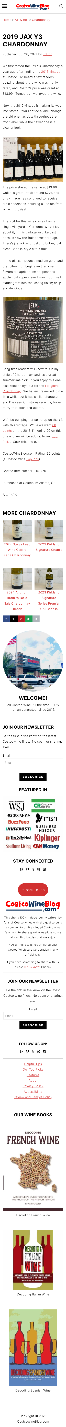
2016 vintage (50, 71)
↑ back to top (33, 890)
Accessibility (33, 1091)
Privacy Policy (33, 1086)
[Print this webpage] (36, 618)
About (33, 1080)
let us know (32, 967)
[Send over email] (28, 618)
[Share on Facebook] (6, 618)
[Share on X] (14, 618)
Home (7, 19)
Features (33, 1075)
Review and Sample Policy (33, 1097)
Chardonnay (41, 19)
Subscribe (33, 776)
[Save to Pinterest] (21, 618)
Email (7, 755)
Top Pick (32, 459)
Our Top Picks (33, 1069)
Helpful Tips (33, 1064)
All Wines (21, 19)
